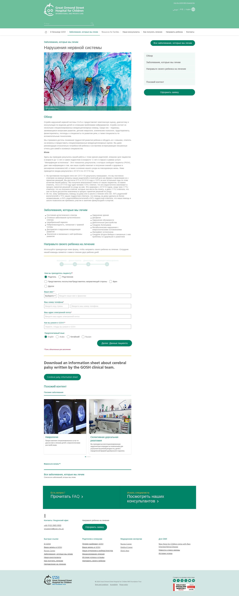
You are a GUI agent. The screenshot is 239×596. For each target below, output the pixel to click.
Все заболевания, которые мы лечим (173, 43)
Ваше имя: (48, 292)
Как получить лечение (152, 32)
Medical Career (127, 547)
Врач (115, 281)
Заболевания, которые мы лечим (83, 32)
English (51, 337)
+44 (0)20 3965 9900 (52, 525)
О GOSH (47, 544)
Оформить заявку (169, 92)
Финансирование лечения (93, 554)
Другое (51, 286)
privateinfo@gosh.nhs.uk (54, 529)
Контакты (190, 32)
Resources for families (110, 32)
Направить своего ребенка (93, 561)
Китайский (75, 337)
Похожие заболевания (53, 392)
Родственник (67, 277)
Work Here (125, 550)
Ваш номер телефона (53, 302)
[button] (85, 456)
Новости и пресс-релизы (169, 550)
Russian (88, 337)
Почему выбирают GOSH (92, 544)
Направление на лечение (55, 564)
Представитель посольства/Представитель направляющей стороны (77, 281)
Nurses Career (49, 550)
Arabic (62, 337)
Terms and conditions (101, 585)
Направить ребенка (174, 32)
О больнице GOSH (58, 32)
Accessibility (114, 585)
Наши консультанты (131, 32)
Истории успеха (165, 553)
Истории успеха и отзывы (93, 557)
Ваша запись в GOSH (53, 547)
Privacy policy (124, 585)
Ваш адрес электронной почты (57, 312)
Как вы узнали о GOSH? (54, 323)
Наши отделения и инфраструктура (97, 550)
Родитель (52, 277)
